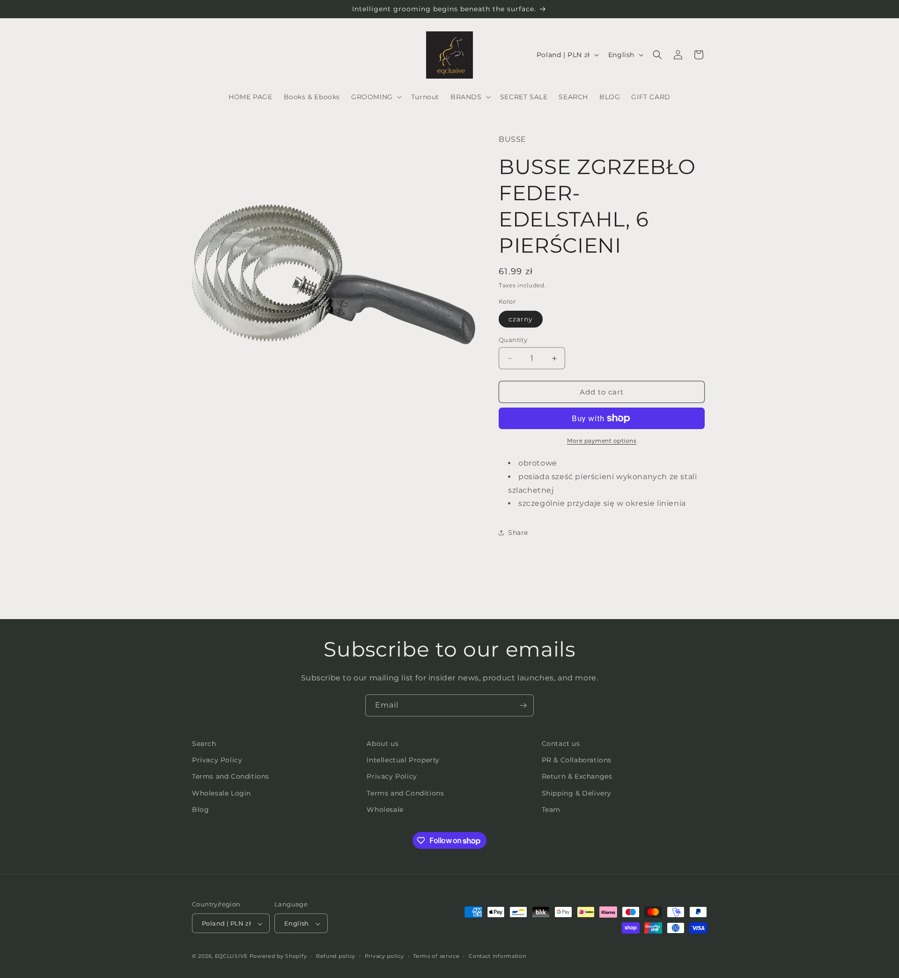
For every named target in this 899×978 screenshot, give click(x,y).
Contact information (497, 956)
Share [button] (518, 532)
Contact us (561, 743)
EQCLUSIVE (231, 956)
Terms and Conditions (230, 777)
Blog (200, 809)
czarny (520, 319)
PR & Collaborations (577, 760)
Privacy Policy (217, 760)
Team (551, 809)
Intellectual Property (403, 760)
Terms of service (436, 956)
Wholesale (385, 809)
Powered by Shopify (278, 956)
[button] (375, 97)
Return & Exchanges (577, 777)
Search (204, 743)
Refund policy (335, 956)
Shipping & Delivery (577, 793)
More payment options (601, 440)
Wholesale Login (221, 793)
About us (382, 743)
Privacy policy (384, 956)
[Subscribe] (523, 705)
